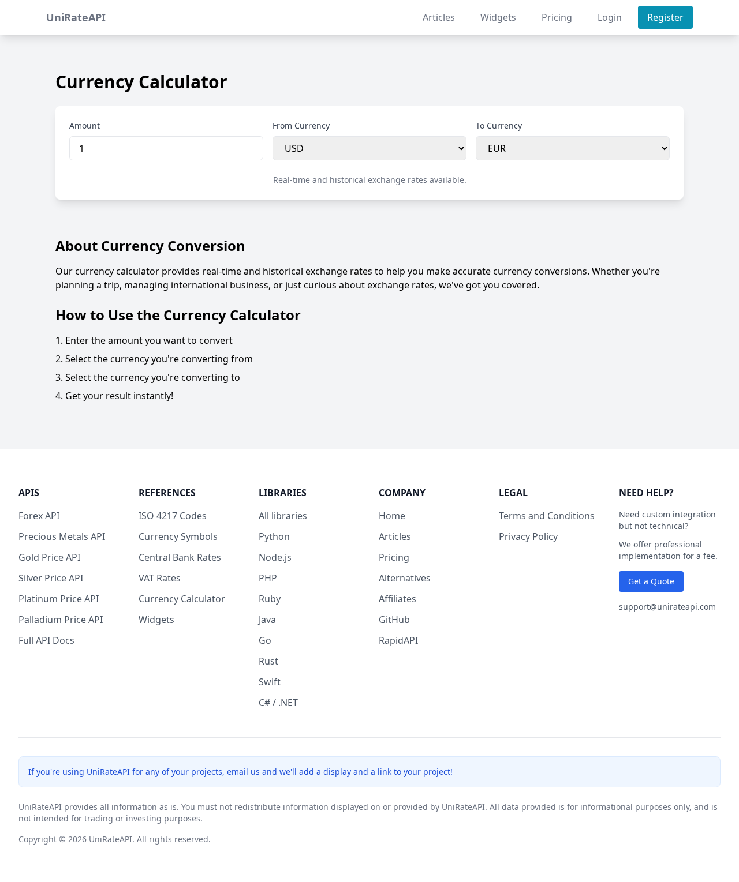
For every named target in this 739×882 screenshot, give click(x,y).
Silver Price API (50, 578)
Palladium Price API (60, 619)
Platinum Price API (58, 598)
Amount (84, 125)
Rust (268, 661)
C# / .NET (278, 702)
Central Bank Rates (180, 557)
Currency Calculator (182, 598)
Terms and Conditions (547, 515)
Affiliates (397, 598)
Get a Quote (651, 581)
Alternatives (405, 578)
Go (265, 640)
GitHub (394, 619)
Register (665, 17)
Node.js (275, 557)
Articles (439, 17)
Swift (270, 681)
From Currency (301, 125)
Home (392, 515)
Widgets (498, 17)
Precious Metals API (61, 536)
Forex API (38, 515)
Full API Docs (46, 640)
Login (610, 17)
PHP (268, 578)
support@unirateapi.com (667, 606)
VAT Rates (160, 578)
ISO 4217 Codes (173, 515)
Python (274, 536)
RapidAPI (398, 640)
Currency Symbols (178, 536)
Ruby (270, 598)
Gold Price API (49, 557)
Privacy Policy (528, 536)
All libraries (283, 515)
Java (267, 619)
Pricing (557, 17)
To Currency (499, 125)
